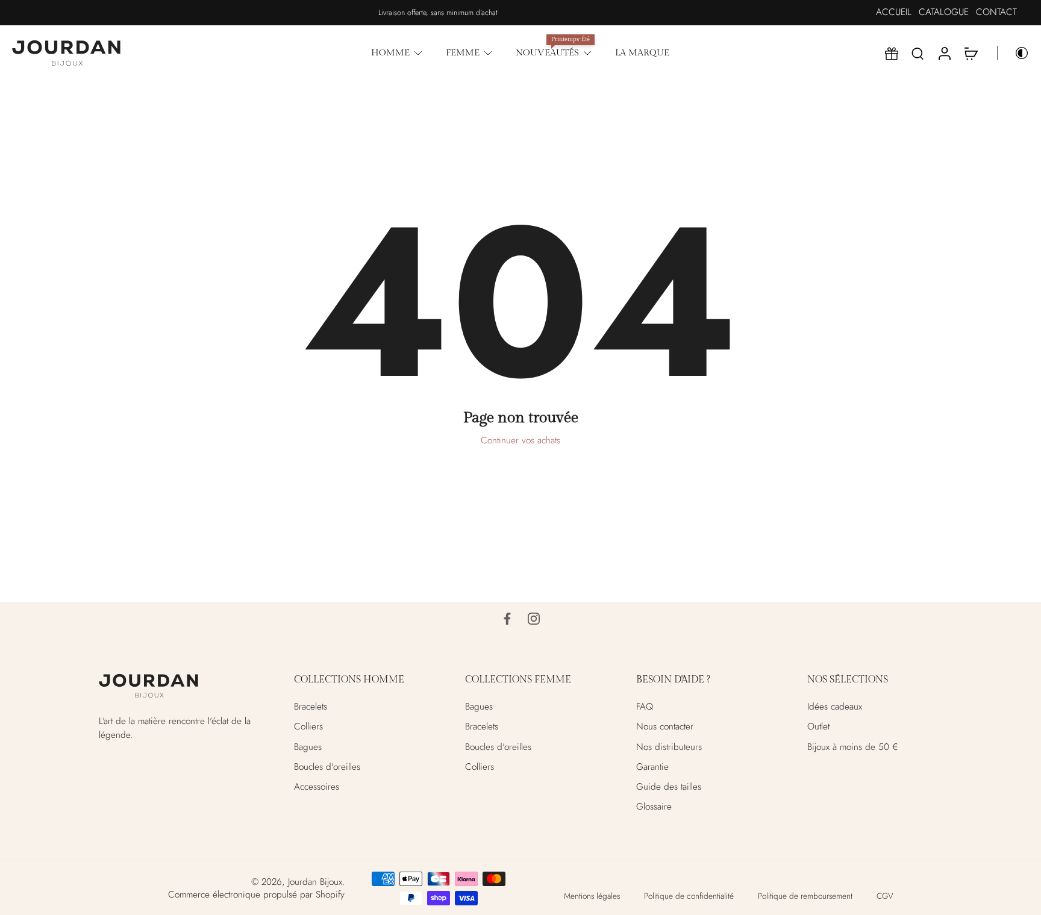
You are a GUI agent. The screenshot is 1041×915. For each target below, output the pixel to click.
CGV (885, 896)
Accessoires (316, 787)
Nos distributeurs (669, 746)
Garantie (652, 766)
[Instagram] (533, 618)
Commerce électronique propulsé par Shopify (256, 894)
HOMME (390, 52)
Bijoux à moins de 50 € (852, 746)
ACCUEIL (893, 12)
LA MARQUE (642, 52)
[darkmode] (1013, 53)
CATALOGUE (944, 12)
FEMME (463, 52)
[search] (917, 53)
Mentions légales (592, 896)
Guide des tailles (668, 787)
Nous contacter (664, 726)
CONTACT (996, 12)
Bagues (308, 746)
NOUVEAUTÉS (547, 52)
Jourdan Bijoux (315, 881)
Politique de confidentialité (689, 896)
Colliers (308, 726)
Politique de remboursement (805, 896)
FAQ (644, 707)
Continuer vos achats (520, 440)
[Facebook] (507, 618)
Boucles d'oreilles (327, 766)
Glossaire (654, 807)
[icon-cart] (970, 53)
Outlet (818, 726)
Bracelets (310, 707)
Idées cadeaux (834, 707)
